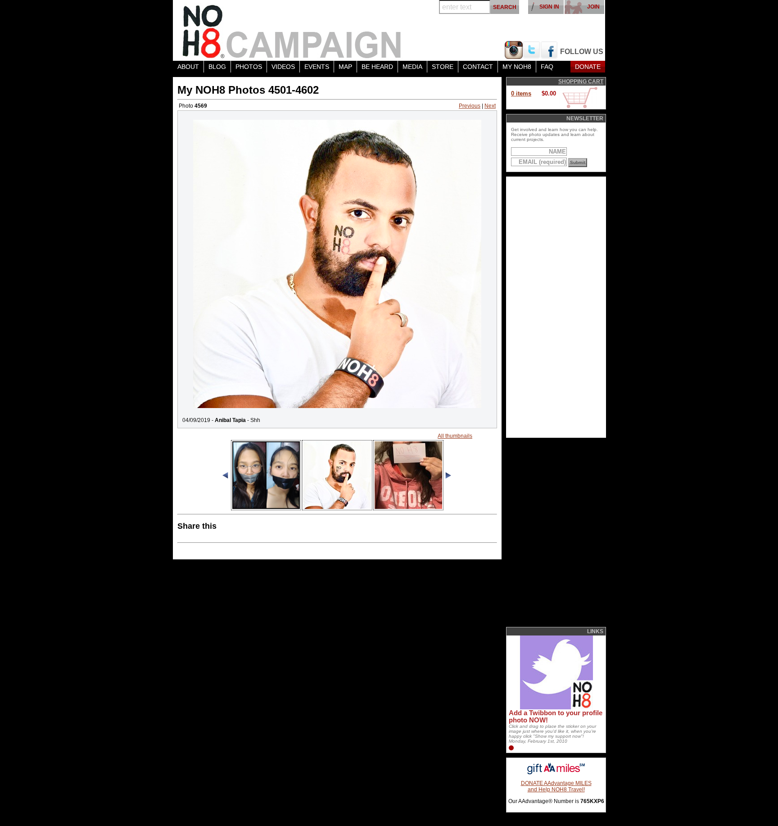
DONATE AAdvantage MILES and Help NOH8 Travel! (556, 786)
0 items (521, 93)
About (188, 66)
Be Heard (377, 66)
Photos (248, 66)
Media (412, 66)
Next (490, 106)
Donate (588, 66)
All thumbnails (455, 436)
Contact (478, 66)
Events (316, 66)
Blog (217, 66)
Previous (469, 106)
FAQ (547, 66)
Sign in (549, 7)
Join (593, 7)
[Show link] (556, 707)
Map (345, 66)
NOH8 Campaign (292, 30)
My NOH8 (516, 66)
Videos (283, 66)
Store (442, 66)
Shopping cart (580, 81)
